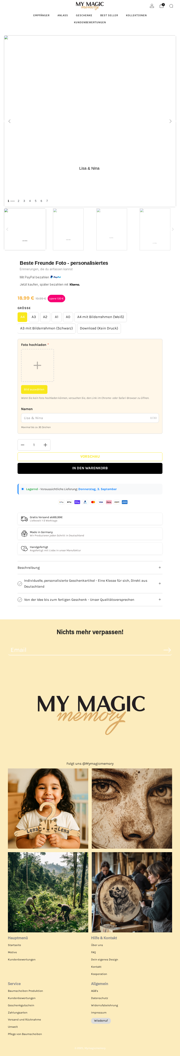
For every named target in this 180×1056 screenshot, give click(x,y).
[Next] (172, 229)
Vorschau (90, 456)
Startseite (14, 945)
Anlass (63, 15)
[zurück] (9, 121)
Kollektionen (136, 15)
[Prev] (7, 229)
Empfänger (41, 15)
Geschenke (84, 15)
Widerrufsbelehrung (104, 1005)
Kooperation (99, 974)
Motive (12, 952)
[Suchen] (171, 6)
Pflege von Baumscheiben (25, 1034)
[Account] (152, 6)
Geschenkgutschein (21, 1005)
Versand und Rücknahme (24, 1019)
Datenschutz (99, 998)
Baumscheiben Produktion (25, 990)
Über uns (97, 945)
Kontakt (96, 966)
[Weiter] (170, 121)
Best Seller (109, 15)
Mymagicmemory (95, 1048)
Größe (24, 308)
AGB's (94, 990)
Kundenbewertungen (90, 22)
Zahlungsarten (17, 1012)
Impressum (98, 1012)
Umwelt (13, 1026)
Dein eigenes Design (104, 959)
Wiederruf (101, 1020)
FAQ (93, 952)
